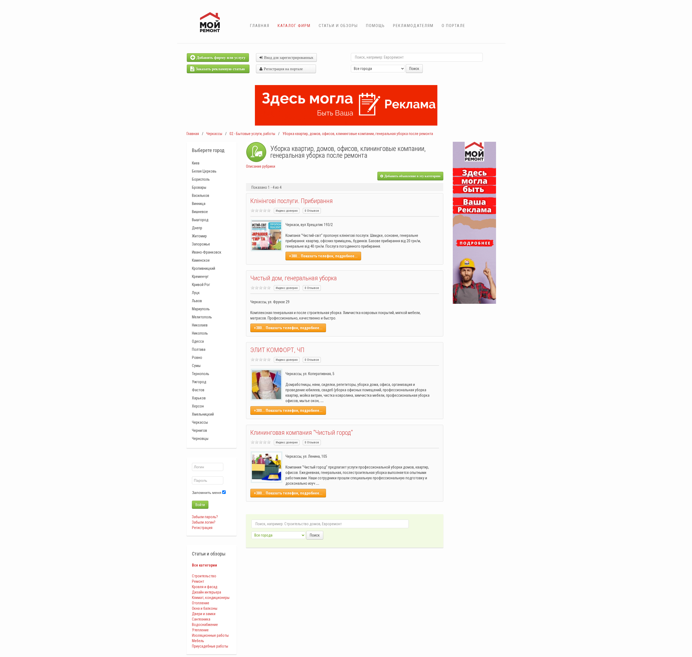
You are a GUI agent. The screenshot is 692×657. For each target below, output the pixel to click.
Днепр (197, 228)
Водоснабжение (205, 624)
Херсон (198, 406)
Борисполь (201, 179)
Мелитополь (202, 317)
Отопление (200, 603)
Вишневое (200, 212)
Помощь (375, 25)
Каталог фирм (294, 25)
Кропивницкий (203, 268)
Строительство (204, 576)
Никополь (200, 333)
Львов (197, 301)
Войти (200, 505)
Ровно (197, 357)
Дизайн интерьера (206, 592)
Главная (260, 25)
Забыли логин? (203, 522)
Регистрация (202, 527)
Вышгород (200, 220)
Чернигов (199, 430)
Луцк (196, 293)
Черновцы (200, 438)
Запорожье (201, 244)
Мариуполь (201, 309)
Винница (198, 203)
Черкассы (214, 134)
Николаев (200, 325)
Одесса (198, 341)
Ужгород (199, 382)
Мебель (198, 641)
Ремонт (198, 581)
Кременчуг (200, 276)
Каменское (201, 260)
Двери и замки (203, 614)
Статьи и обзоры (338, 25)
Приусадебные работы (210, 646)
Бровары (199, 187)
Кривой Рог (201, 284)
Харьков (199, 398)
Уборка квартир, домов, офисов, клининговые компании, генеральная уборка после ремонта (357, 134)
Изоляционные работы (210, 635)
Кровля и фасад (204, 587)
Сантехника (201, 619)
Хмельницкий (203, 414)
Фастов (198, 390)
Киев (195, 163)
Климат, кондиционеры (210, 597)
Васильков (200, 195)
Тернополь (200, 374)
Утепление (200, 630)
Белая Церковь (204, 171)
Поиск (414, 68)
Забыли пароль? (205, 517)
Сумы (196, 365)
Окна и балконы (204, 608)
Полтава (198, 349)
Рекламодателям (413, 25)
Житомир (199, 236)
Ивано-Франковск (206, 252)
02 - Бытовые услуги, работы (252, 134)
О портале (453, 25)
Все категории (204, 565)
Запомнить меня (206, 492)
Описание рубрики (260, 166)
